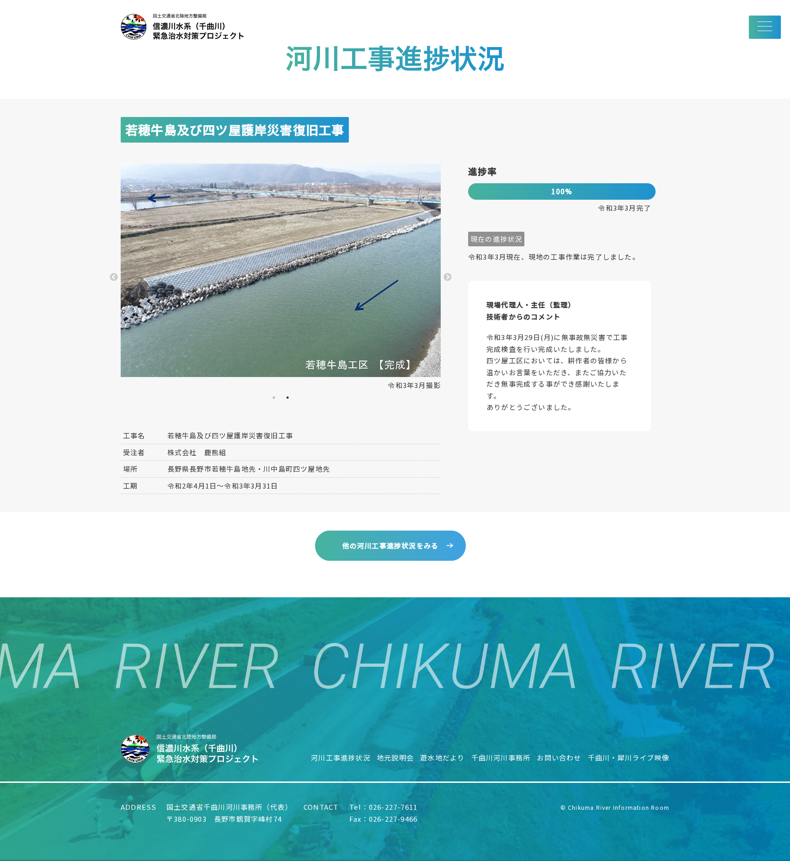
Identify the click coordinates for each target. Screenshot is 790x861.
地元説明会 (395, 757)
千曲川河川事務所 (501, 757)
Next (447, 277)
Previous (113, 277)
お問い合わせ (559, 757)
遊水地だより (442, 757)
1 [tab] (273, 397)
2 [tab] (287, 397)
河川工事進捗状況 (340, 757)
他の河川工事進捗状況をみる (390, 545)
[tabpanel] (281, 277)
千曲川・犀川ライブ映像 (628, 757)
